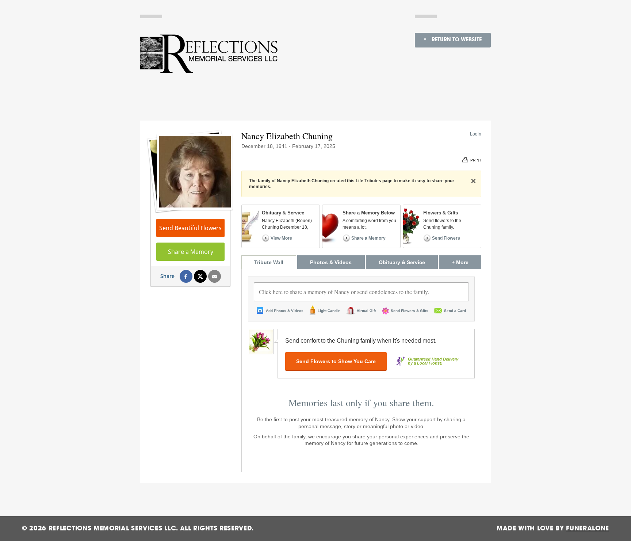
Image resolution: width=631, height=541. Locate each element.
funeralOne (587, 528)
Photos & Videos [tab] (331, 262)
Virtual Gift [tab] (366, 311)
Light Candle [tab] (329, 311)
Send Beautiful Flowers (190, 228)
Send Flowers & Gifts (409, 311)
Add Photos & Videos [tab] (284, 311)
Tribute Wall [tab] (268, 262)
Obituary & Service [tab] (402, 262)
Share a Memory (190, 252)
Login (475, 134)
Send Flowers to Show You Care (336, 361)
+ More (466, 262)
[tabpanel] (361, 371)
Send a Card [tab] (455, 311)
